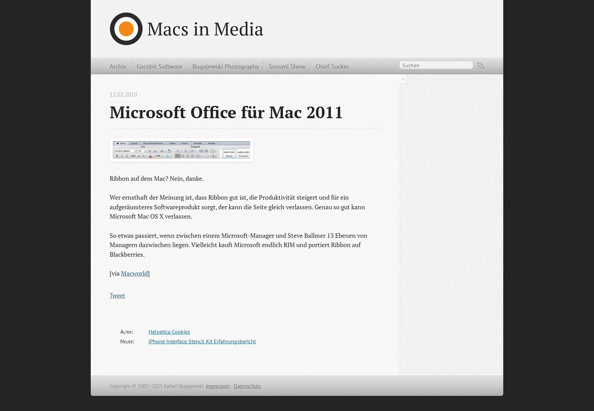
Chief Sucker (332, 66)
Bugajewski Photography (225, 66)
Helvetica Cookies (169, 331)
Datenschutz (247, 386)
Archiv (118, 66)
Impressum (218, 386)
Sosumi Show (287, 66)
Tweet (117, 295)
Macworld (134, 273)
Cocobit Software (159, 66)
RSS (480, 66)
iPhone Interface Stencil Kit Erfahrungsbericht (202, 341)
